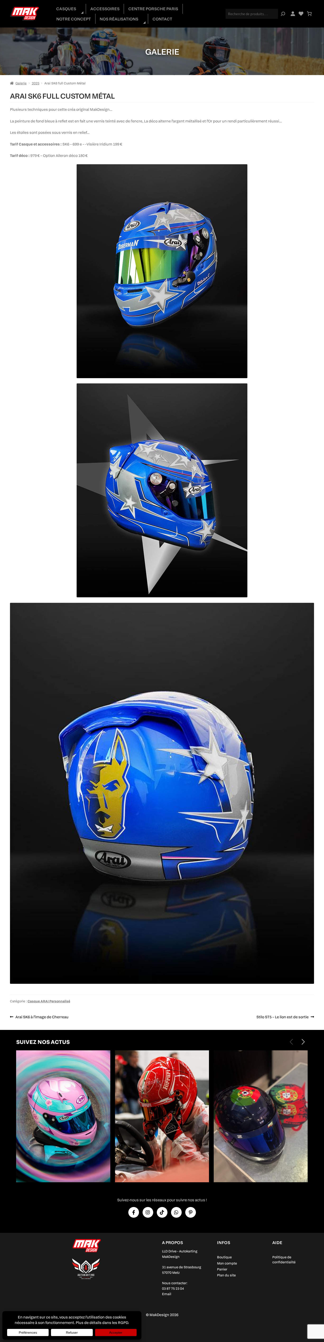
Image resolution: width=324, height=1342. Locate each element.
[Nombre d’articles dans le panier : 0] (309, 13)
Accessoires (105, 8)
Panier (222, 1269)
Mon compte (227, 1263)
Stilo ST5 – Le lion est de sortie (282, 1017)
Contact (162, 18)
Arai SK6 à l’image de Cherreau (42, 1017)
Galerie (21, 83)
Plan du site (226, 1275)
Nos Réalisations (119, 18)
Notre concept (73, 18)
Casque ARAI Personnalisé (49, 1001)
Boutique (224, 1257)
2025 (35, 83)
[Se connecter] (292, 13)
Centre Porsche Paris (153, 8)
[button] (303, 1042)
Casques (66, 8)
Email (166, 1294)
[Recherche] (283, 14)
